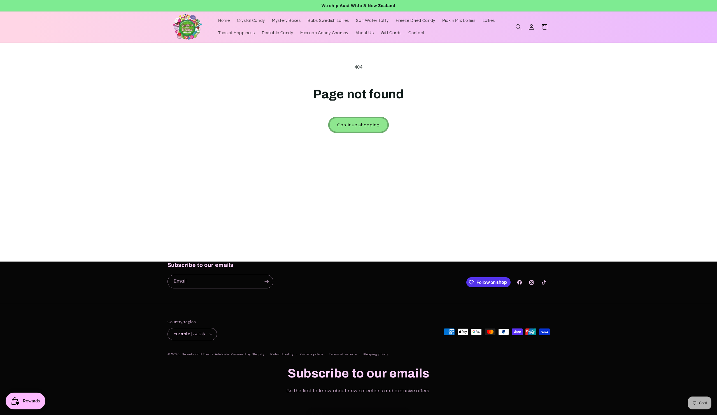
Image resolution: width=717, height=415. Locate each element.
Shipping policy (375, 354)
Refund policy (282, 354)
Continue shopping (358, 125)
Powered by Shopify (247, 354)
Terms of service (343, 354)
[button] (518, 26)
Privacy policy (311, 354)
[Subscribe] (266, 281)
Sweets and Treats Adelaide (205, 354)
